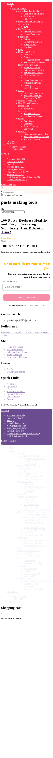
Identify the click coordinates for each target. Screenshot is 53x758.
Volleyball (28, 129)
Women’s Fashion (32, 139)
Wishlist (10, 602)
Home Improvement (33, 80)
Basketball (28, 124)
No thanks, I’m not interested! (26, 754)
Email (11, 728)
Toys (26, 26)
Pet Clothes (29, 16)
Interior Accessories (32, 34)
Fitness (27, 57)
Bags (20, 49)
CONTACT (12, 141)
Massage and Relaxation (35, 62)
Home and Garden (32, 67)
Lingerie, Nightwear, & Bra (36, 134)
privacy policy (34, 305)
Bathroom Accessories (34, 70)
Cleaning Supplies (32, 75)
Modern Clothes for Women (36, 136)
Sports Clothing (31, 126)
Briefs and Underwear (34, 93)
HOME (10, 3)
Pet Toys (28, 19)
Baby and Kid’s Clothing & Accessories (30, 467)
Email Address (10, 281)
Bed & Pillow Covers (33, 72)
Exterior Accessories (33, 31)
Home (4, 195)
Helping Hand (18, 149)
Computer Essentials (33, 42)
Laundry (27, 85)
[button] (5, 154)
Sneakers (22, 111)
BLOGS (10, 144)
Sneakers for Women (33, 116)
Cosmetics (28, 54)
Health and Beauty (26, 52)
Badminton (29, 121)
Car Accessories (25, 29)
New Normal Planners (28, 103)
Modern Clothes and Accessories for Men (33, 96)
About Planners (19, 147)
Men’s (21, 90)
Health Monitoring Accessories (37, 60)
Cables (27, 39)
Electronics (23, 37)
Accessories (29, 108)
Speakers (28, 47)
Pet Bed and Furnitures (34, 14)
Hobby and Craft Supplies (29, 65)
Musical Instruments (27, 100)
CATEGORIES (19, 8)
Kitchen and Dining (32, 83)
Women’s (22, 131)
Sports (21, 118)
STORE (10, 6)
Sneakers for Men (32, 113)
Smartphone (23, 106)
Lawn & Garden (31, 88)
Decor (26, 77)
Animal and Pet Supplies (29, 11)
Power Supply (30, 44)
